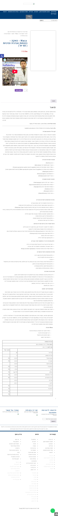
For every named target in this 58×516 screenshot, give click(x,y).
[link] (18, 414)
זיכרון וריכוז (33, 465)
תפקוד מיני (21, 33)
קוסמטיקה (53, 11)
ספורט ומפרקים (24, 11)
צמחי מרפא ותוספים (13, 11)
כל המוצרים (19, 31)
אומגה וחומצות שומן (44, 11)
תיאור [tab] (53, 101)
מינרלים (31, 11)
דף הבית (51, 439)
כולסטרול (33, 439)
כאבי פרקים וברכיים (31, 463)
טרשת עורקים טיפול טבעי (14, 451)
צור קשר (17, 439)
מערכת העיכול (32, 456)
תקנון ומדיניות (15, 459)
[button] (2, 56)
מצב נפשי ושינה (32, 452)
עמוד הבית (25, 31)
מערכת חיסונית (32, 454)
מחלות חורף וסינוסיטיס (33, 460)
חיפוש (41, 20)
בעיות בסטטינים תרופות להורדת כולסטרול (13, 455)
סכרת (34, 443)
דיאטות (5, 11)
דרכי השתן (33, 469)
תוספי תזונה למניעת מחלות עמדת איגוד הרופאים (14, 446)
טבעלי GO (53, 14)
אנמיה (34, 446)
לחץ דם (34, 441)
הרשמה (53, 421)
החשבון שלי (16, 441)
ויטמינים (36, 11)
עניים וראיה (33, 448)
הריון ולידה (33, 467)
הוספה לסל (19, 90)
